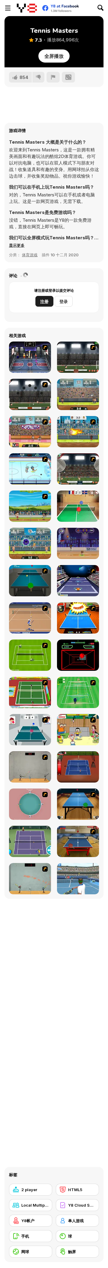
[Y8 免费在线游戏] (27, 8)
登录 (63, 301)
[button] (17, 245)
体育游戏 (30, 254)
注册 (44, 301)
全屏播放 (54, 56)
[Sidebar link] (8, 8)
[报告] (53, 77)
